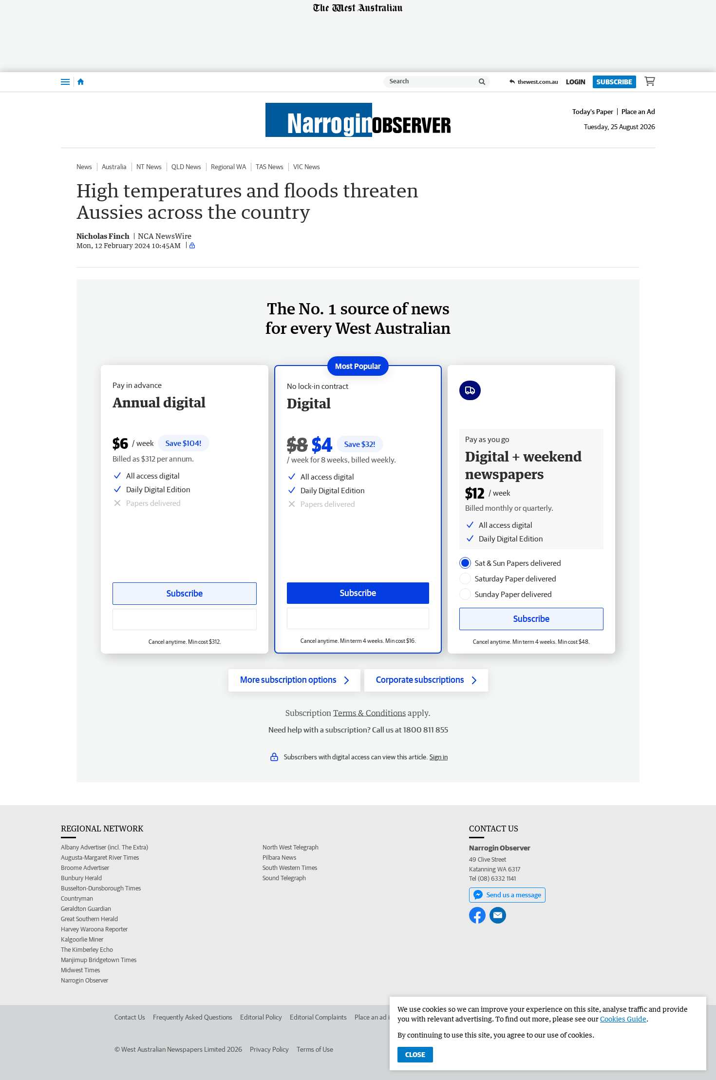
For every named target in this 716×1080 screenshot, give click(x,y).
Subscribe (614, 82)
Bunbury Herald (81, 878)
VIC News (306, 167)
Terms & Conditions (369, 713)
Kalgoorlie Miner (82, 939)
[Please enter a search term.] (482, 81)
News (84, 167)
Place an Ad (638, 111)
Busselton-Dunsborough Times (101, 888)
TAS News (269, 167)
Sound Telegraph (284, 878)
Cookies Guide (623, 1019)
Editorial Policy (261, 1017)
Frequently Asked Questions (192, 1017)
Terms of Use (315, 1049)
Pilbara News (279, 857)
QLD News (186, 167)
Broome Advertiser (85, 867)
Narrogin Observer (84, 980)
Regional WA (228, 167)
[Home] (81, 82)
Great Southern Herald (89, 919)
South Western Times (290, 867)
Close (415, 1055)
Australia (114, 167)
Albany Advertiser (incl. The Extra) (104, 847)
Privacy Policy (269, 1049)
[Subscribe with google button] (358, 618)
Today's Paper (592, 111)
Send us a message (514, 895)
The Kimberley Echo (87, 949)
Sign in (439, 757)
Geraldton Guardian (86, 908)
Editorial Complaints (318, 1017)
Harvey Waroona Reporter (94, 929)
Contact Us (129, 1017)
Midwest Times (80, 970)
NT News (149, 167)
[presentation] (465, 563)
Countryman (77, 898)
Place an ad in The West (388, 1017)
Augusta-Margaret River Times (100, 857)
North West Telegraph (291, 847)
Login (575, 82)
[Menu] (65, 81)
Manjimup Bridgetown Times (98, 960)
